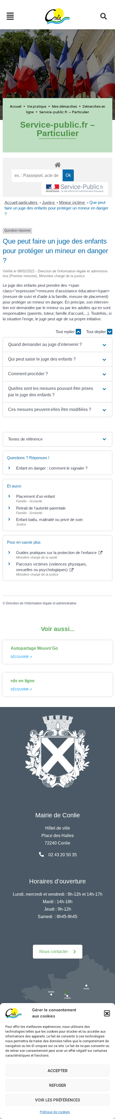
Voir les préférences (57, 1100)
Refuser (57, 1085)
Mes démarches (64, 106)
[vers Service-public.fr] (74, 188)
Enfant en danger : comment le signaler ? (51, 468)
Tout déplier (96, 331)
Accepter (58, 1070)
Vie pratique (36, 106)
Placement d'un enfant (35, 496)
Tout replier (66, 331)
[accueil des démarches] (57, 164)
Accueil (15, 106)
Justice (49, 202)
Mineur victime (72, 202)
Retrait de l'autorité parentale (41, 508)
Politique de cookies (55, 1112)
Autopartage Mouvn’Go (34, 648)
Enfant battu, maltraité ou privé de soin (49, 519)
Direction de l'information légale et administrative (41, 603)
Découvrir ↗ (21, 657)
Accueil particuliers (22, 202)
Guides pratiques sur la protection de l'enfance (57, 552)
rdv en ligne (22, 680)
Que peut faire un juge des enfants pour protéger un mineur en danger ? (56, 208)
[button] (107, 1013)
